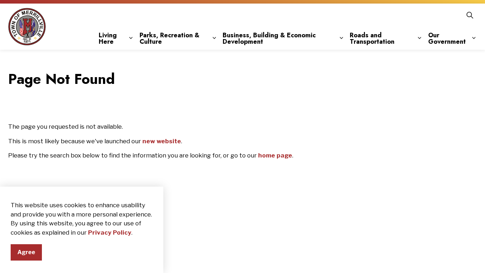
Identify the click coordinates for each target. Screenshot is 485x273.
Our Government (447, 38)
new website (161, 141)
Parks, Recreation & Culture (170, 38)
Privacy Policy (109, 232)
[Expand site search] (470, 15)
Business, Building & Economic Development (269, 38)
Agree (26, 252)
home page (275, 155)
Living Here (108, 38)
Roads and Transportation (372, 38)
